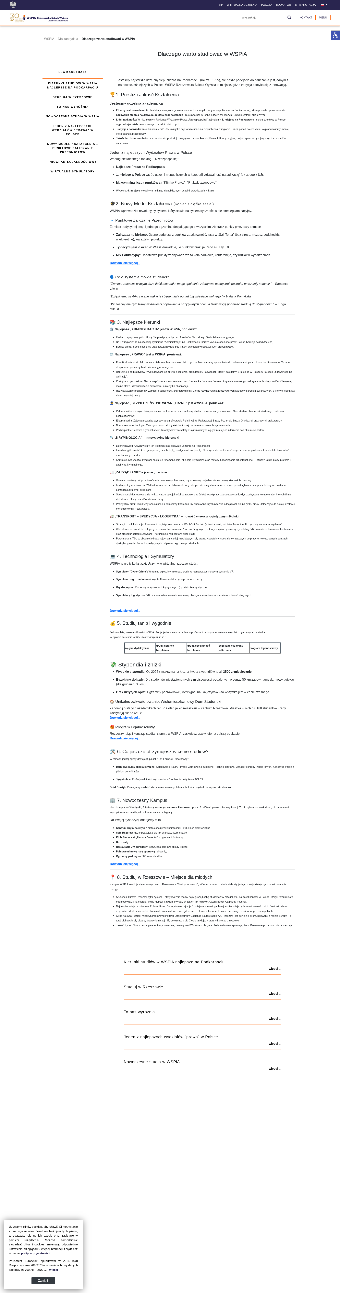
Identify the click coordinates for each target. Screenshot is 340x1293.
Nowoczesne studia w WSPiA (72, 116)
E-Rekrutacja (305, 4)
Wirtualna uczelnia (242, 4)
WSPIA (49, 38)
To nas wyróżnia (73, 106)
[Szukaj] (289, 17)
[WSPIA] (38, 17)
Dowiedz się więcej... (125, 263)
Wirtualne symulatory (73, 171)
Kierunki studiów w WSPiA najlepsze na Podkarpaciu (72, 85)
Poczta (266, 4)
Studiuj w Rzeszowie (72, 97)
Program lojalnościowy (73, 161)
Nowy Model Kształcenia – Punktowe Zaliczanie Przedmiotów (72, 148)
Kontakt (305, 17)
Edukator (283, 4)
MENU (323, 17)
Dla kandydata (68, 38)
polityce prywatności (35, 1253)
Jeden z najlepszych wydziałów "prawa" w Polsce (72, 130)
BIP (221, 4)
